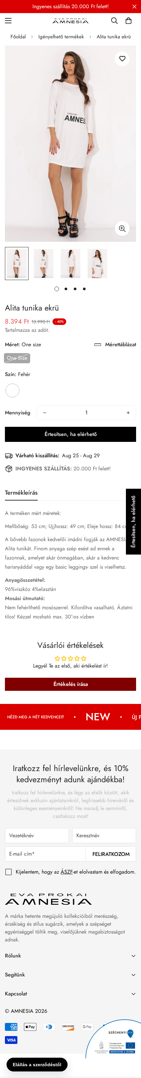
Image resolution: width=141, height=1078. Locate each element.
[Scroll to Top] (129, 1043)
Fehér (12, 390)
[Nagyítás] (122, 228)
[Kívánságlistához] (122, 58)
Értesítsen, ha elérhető (71, 434)
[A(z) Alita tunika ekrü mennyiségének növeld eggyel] (128, 413)
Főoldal (18, 36)
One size (17, 358)
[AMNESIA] (70, 20)
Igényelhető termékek (61, 36)
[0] (128, 20)
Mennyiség (17, 412)
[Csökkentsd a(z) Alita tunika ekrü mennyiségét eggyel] (44, 413)
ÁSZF (67, 872)
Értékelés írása (70, 684)
